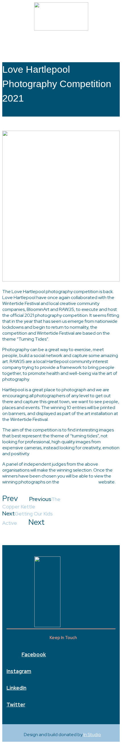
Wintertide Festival (79, 482)
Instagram (19, 671)
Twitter (16, 704)
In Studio (92, 734)
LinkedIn (16, 688)
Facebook (34, 654)
